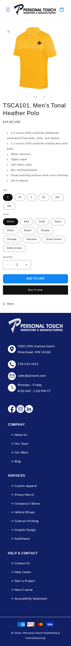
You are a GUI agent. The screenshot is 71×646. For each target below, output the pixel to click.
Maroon (32, 239)
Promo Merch (24, 495)
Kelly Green (14, 248)
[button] (8, 9)
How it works (24, 590)
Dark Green (54, 239)
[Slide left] (26, 97)
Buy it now (35, 290)
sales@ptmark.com (32, 376)
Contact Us (22, 563)
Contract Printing (27, 521)
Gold (42, 221)
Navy (58, 221)
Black (10, 221)
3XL (9, 206)
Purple (45, 230)
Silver (10, 230)
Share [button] (10, 303)
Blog (18, 461)
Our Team (22, 443)
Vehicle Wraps (25, 512)
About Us (21, 435)
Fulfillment (22, 539)
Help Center (23, 572)
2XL (57, 197)
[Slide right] (44, 97)
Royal (27, 230)
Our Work (21, 452)
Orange (12, 239)
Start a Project (25, 581)
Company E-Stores (27, 503)
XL (43, 197)
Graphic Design (25, 530)
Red (26, 221)
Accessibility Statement (31, 598)
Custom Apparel (26, 486)
